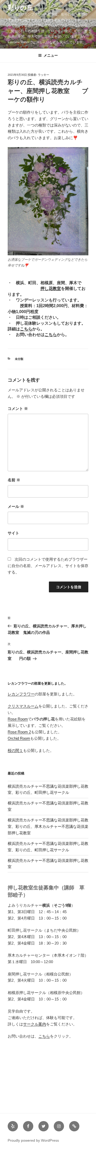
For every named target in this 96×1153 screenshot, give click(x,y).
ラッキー (43, 74)
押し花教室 (50, 288)
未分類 (19, 358)
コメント (18, 408)
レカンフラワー (21, 694)
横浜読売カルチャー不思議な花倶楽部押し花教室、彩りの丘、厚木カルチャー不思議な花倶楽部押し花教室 (48, 826)
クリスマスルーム (23, 706)
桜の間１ (15, 750)
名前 (14, 480)
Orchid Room (19, 738)
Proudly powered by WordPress (33, 1140)
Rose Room (18, 719)
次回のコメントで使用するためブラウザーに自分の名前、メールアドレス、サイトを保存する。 (48, 565)
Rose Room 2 (19, 732)
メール (16, 506)
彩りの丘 (20, 7)
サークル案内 (34, 1024)
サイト (13, 533)
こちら (26, 329)
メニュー (51, 55)
